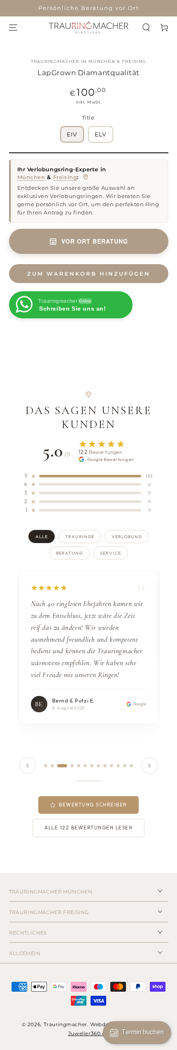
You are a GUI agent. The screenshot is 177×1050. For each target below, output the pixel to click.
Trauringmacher (65, 1024)
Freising (65, 177)
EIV (72, 134)
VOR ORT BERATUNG (94, 241)
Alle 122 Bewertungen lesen (88, 827)
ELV (101, 134)
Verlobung (127, 536)
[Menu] (13, 28)
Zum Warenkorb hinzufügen (88, 273)
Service (110, 553)
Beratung (69, 553)
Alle (41, 536)
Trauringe (79, 536)
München (31, 177)
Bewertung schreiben (93, 804)
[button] (146, 28)
